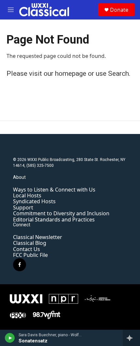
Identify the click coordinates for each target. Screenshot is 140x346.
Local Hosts (27, 195)
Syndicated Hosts (34, 201)
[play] (10, 338)
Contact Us (26, 249)
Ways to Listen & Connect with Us (54, 189)
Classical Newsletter (37, 237)
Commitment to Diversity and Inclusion (61, 213)
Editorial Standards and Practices (54, 219)
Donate (119, 10)
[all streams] (131, 338)
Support (23, 207)
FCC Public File (30, 255)
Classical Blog (29, 242)
